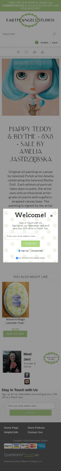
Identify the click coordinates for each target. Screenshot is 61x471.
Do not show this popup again (32, 258)
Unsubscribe (37, 251)
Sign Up (24, 251)
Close (51, 216)
